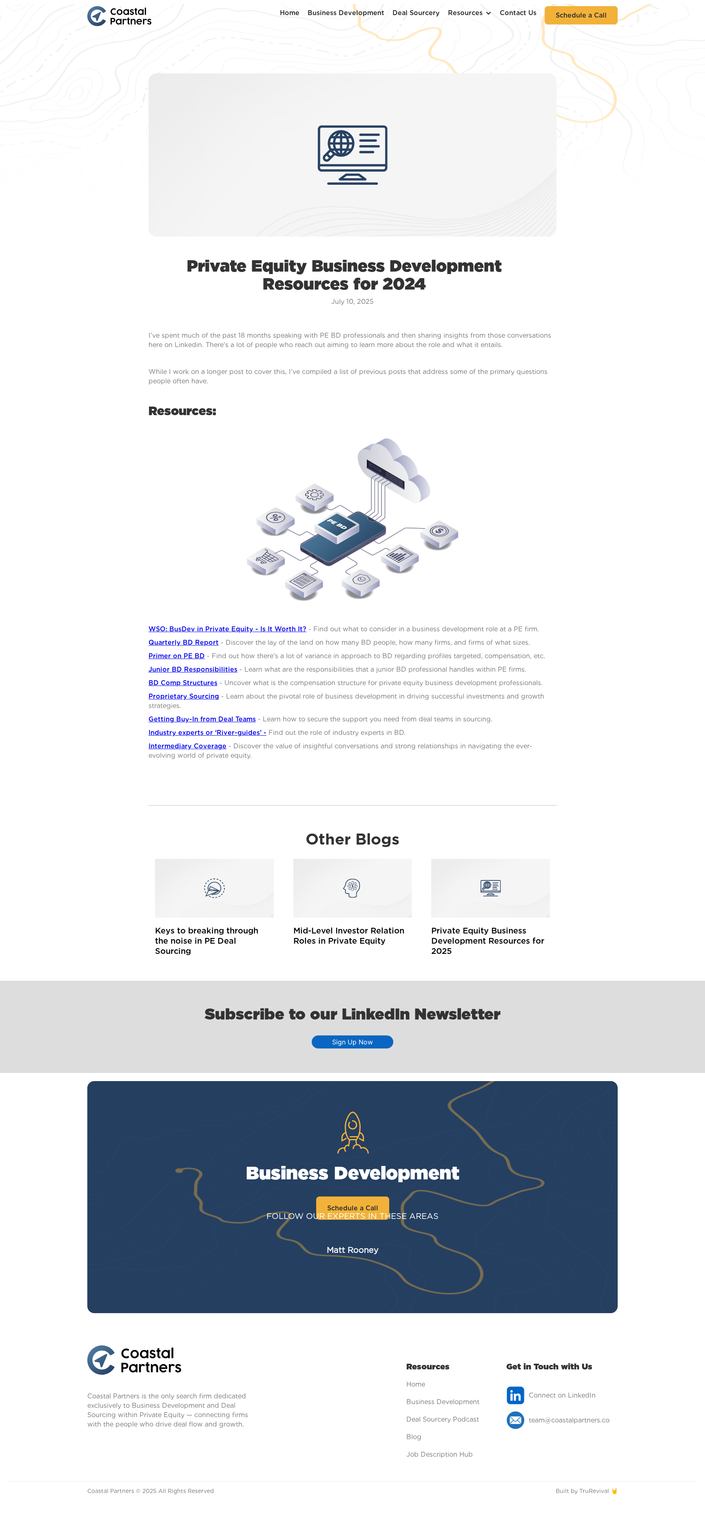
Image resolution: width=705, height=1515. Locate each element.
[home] (119, 15)
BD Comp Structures (183, 683)
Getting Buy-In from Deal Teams (202, 719)
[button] (470, 13)
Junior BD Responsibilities (193, 669)
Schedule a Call (581, 15)
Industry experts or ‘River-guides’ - (207, 732)
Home (289, 13)
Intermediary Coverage (187, 746)
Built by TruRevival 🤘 (587, 1491)
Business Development (346, 13)
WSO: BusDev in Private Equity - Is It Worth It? (227, 629)
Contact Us (518, 13)
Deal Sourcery (416, 13)
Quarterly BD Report (184, 642)
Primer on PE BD (177, 656)
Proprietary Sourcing (184, 696)
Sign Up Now (352, 1042)
